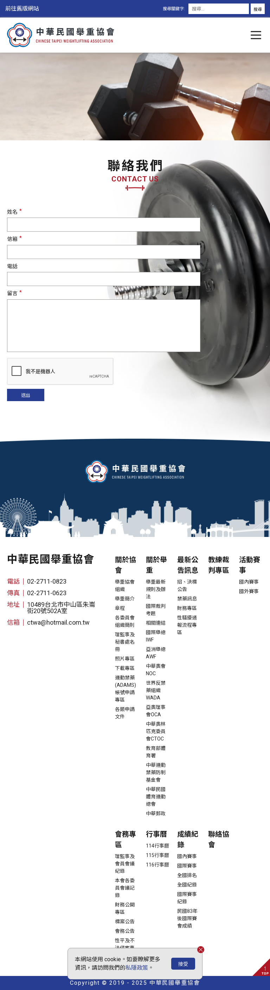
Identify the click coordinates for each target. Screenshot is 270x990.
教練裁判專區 (218, 565)
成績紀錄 (187, 839)
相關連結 (156, 623)
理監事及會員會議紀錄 (125, 863)
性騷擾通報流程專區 (187, 625)
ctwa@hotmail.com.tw (58, 622)
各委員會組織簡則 (125, 621)
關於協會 (125, 565)
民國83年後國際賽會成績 (187, 918)
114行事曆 (157, 846)
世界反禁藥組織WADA (156, 690)
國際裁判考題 (156, 609)
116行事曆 (157, 865)
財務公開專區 (125, 908)
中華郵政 (156, 813)
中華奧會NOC (156, 669)
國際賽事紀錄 (187, 897)
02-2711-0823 (46, 581)
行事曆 (156, 834)
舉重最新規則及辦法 (156, 589)
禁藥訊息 (187, 599)
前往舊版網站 (22, 8)
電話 (12, 266)
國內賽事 (249, 582)
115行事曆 (157, 855)
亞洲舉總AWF (156, 652)
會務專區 (125, 839)
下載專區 (125, 668)
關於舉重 (156, 565)
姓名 (12, 212)
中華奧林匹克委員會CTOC (156, 731)
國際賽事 (187, 866)
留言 (12, 293)
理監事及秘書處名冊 (125, 642)
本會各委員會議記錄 (125, 888)
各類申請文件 (125, 712)
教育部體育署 (156, 751)
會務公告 (125, 931)
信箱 (12, 239)
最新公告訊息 (187, 565)
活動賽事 (249, 565)
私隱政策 (137, 967)
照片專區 (125, 659)
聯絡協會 (218, 839)
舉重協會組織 (125, 585)
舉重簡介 (125, 599)
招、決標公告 (187, 585)
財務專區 (187, 608)
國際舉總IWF (156, 636)
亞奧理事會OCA (156, 710)
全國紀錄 (187, 885)
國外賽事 (249, 591)
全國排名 (187, 875)
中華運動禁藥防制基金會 (156, 772)
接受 (183, 964)
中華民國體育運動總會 (156, 796)
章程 (120, 608)
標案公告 (125, 921)
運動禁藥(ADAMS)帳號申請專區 (125, 689)
